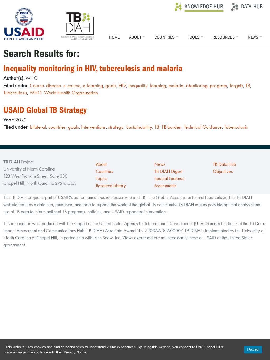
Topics (101, 178)
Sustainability (139, 127)
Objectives (223, 171)
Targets (236, 85)
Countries (165, 37)
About (135, 37)
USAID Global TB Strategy (45, 110)
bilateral (38, 127)
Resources (224, 37)
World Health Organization (71, 92)
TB (247, 85)
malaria (176, 85)
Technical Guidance (203, 127)
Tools (194, 37)
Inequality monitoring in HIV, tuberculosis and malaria (92, 68)
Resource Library (111, 185)
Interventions (93, 127)
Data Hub (252, 6)
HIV (122, 85)
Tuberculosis (15, 92)
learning (158, 85)
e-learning (93, 85)
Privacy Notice (75, 352)
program (218, 85)
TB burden (171, 127)
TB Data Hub (224, 164)
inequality (138, 85)
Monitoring (197, 85)
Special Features (169, 178)
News (253, 37)
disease (53, 85)
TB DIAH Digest (168, 171)
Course (37, 85)
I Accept (253, 349)
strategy (116, 127)
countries (57, 127)
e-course (71, 85)
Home (114, 37)
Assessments (165, 185)
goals (110, 85)
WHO (36, 92)
